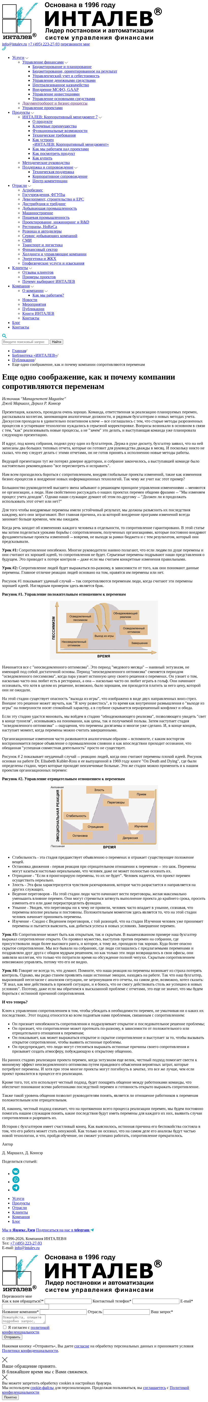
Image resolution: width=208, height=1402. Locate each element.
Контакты (30, 318)
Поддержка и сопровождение (47, 167)
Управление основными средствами (63, 98)
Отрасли (19, 185)
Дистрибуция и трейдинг (44, 204)
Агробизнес (32, 190)
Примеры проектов (39, 277)
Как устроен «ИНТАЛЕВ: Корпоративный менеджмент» (70, 142)
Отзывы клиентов (38, 272)
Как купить (42, 158)
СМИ (27, 240)
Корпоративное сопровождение (60, 176)
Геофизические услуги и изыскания (53, 263)
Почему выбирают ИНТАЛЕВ (48, 281)
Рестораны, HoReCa (39, 226)
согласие (81, 1346)
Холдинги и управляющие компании (54, 254)
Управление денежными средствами (64, 80)
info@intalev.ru (14, 44)
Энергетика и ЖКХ (39, 258)
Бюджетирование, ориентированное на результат (74, 71)
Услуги (18, 57)
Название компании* (21, 1312)
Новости (29, 300)
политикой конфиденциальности (25, 1329)
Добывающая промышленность (49, 208)
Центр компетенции (49, 181)
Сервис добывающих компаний (49, 236)
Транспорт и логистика (42, 245)
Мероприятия (34, 304)
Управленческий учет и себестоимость (65, 76)
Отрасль (95, 1312)
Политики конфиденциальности (30, 1350)
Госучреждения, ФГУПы (43, 194)
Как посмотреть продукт (53, 153)
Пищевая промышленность (46, 217)
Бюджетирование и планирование (62, 66)
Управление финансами (43, 62)
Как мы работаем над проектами (60, 149)
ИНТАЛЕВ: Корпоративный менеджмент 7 (60, 117)
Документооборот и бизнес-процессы (55, 103)
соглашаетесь (154, 1387)
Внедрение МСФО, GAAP (55, 89)
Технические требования (54, 135)
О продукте (42, 121)
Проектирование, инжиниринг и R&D (55, 222)
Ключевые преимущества (54, 126)
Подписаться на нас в (62, 1230)
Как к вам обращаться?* (23, 1301)
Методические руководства (46, 162)
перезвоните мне (75, 44)
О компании (33, 290)
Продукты (21, 112)
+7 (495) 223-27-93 (44, 44)
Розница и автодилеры (42, 231)
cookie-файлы (42, 1387)
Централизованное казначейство (60, 85)
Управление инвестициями (56, 94)
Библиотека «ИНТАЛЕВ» (34, 355)
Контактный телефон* (112, 1301)
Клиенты (20, 268)
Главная (19, 351)
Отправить (12, 1337)
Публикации (33, 309)
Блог (16, 322)
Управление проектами (42, 108)
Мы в (18, 1230)
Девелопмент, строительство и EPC (53, 199)
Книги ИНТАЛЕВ (38, 313)
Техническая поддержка (53, 172)
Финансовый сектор (40, 249)
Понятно (10, 1397)
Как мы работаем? (48, 295)
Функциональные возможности (60, 130)
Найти (56, 342)
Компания (21, 286)
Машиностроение (37, 213)
